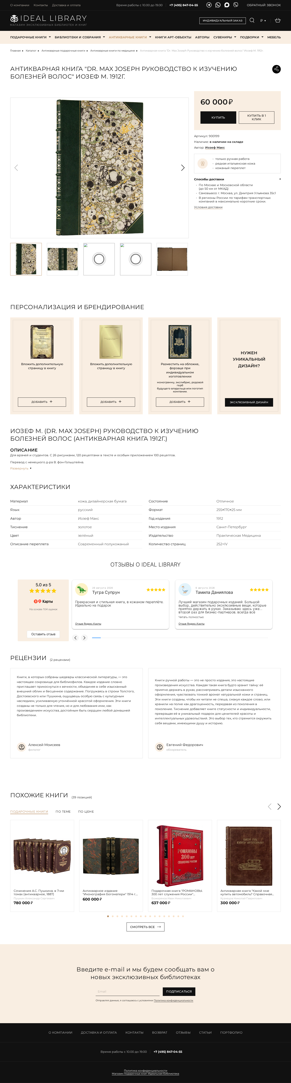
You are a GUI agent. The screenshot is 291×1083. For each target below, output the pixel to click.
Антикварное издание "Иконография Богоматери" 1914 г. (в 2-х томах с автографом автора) (109, 892)
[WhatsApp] (217, 5)
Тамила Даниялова (214, 592)
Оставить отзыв (43, 634)
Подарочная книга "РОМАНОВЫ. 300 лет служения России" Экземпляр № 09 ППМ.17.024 (177, 892)
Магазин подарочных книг (129, 1073)
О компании (19, 5)
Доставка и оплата (66, 5)
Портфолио (231, 1032)
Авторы (202, 37)
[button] (182, 167)
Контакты (41, 5)
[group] (99, 168)
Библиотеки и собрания (78, 37)
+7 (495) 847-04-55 (183, 5)
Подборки (249, 37)
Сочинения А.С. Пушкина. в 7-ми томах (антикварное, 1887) (39, 892)
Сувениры (222, 37)
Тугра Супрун (106, 592)
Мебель (274, 37)
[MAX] (226, 5)
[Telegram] (209, 5)
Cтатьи (205, 1032)
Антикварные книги (128, 37)
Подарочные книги (28, 37)
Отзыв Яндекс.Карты (88, 623)
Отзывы (183, 1032)
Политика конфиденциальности (173, 1000)
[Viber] (235, 5)
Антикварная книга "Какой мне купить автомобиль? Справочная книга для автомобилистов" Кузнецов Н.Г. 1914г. (246, 892)
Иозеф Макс (215, 147)
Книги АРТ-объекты (173, 37)
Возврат (159, 1032)
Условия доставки (208, 207)
